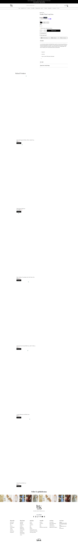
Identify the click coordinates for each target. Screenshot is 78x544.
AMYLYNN (21, 523)
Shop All (31, 528)
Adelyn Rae (21, 522)
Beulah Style (21, 527)
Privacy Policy (51, 522)
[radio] (41, 22)
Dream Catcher (22, 529)
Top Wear (11, 529)
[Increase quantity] (45, 31)
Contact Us (31, 524)
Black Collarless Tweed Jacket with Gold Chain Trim (25, 277)
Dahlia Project (22, 528)
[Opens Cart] (67, 5)
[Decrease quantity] (41, 31)
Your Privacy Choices (33, 532)
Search (31, 522)
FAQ (40, 524)
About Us (31, 523)
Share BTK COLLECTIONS (33, 531)
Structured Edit (12, 527)
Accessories (12, 532)
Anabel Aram (22, 524)
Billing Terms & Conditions (53, 527)
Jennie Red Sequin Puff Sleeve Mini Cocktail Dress (25, 140)
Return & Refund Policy (53, 523)
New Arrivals (12, 522)
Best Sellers (11, 523)
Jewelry (11, 528)
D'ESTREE (21, 531)
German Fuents (22, 533)
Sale (10, 524)
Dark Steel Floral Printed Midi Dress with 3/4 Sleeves (26, 345)
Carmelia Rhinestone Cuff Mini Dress (23, 414)
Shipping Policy (52, 524)
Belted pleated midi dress (21, 208)
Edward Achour (22, 532)
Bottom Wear (12, 531)
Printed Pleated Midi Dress (21, 483)
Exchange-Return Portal (33, 529)
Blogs (30, 527)
